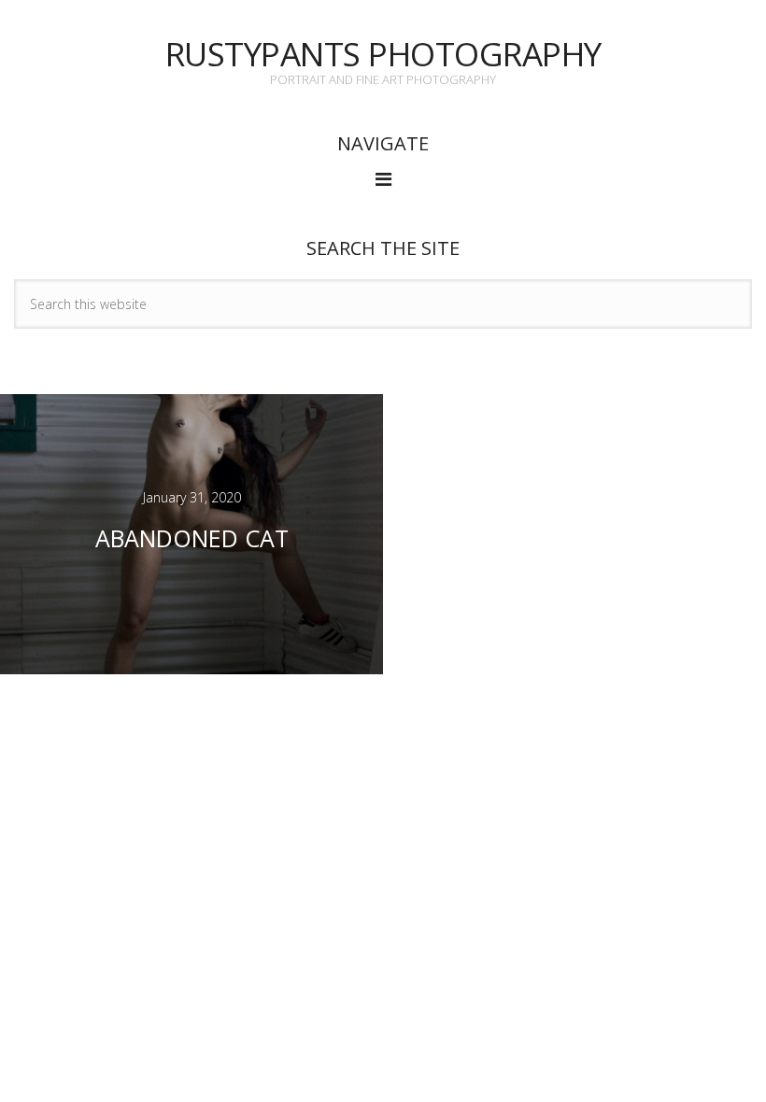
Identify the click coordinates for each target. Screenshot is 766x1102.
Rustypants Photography (383, 54)
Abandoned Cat (192, 538)
